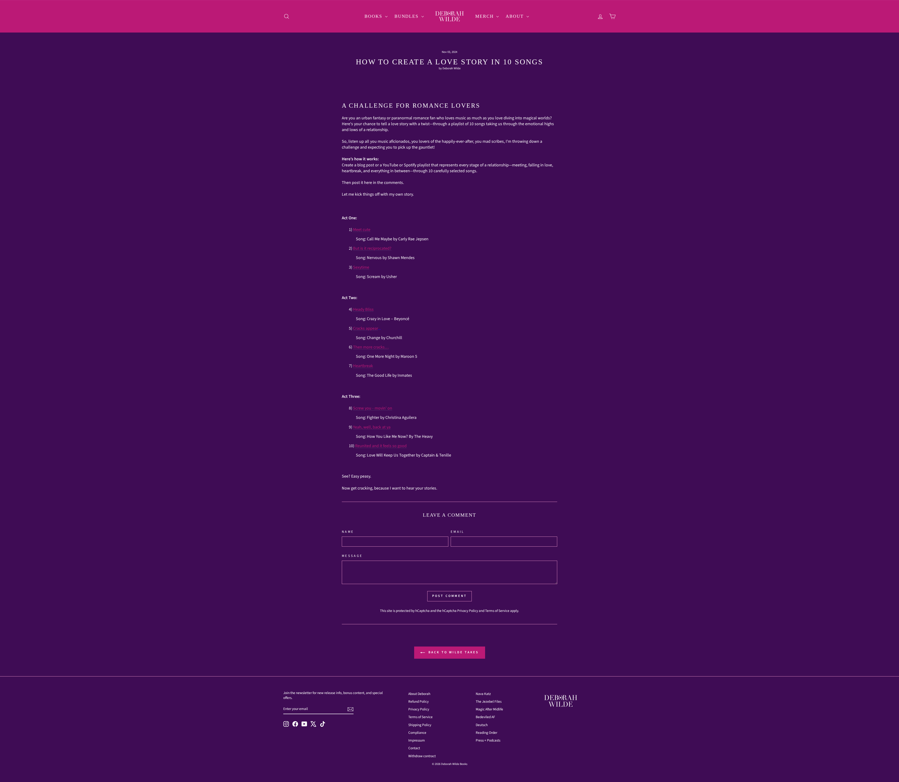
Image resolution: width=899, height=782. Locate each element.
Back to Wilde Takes (453, 652)
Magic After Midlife (489, 709)
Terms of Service (497, 610)
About (515, 16)
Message (352, 556)
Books (374, 16)
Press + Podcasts (488, 740)
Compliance (417, 732)
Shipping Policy (419, 724)
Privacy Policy (467, 610)
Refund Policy (418, 701)
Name (348, 532)
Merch (485, 16)
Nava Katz (483, 693)
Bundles (407, 16)
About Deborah (419, 693)
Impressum (416, 740)
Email (457, 532)
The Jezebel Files (488, 701)
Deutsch (482, 724)
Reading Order (486, 732)
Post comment (449, 596)
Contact (414, 748)
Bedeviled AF (485, 717)
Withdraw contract (422, 756)
